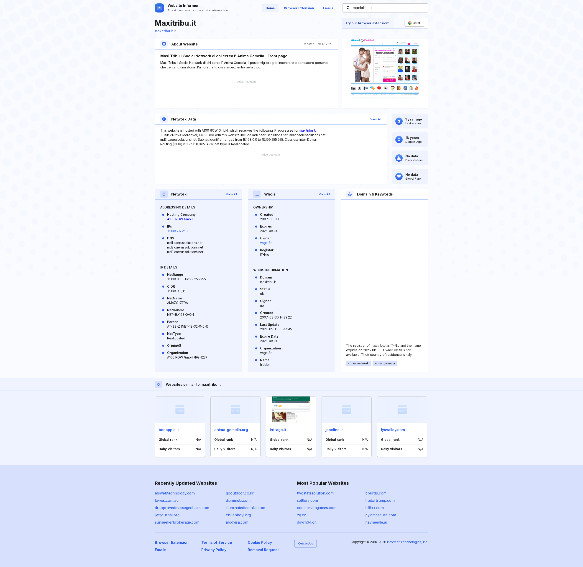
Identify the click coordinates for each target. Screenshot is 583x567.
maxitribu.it (164, 31)
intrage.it (278, 429)
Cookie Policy (260, 542)
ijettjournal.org (167, 515)
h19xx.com (374, 507)
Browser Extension (299, 8)
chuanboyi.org (238, 515)
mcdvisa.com (237, 522)
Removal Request (263, 549)
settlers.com (307, 500)
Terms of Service (216, 542)
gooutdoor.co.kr (240, 493)
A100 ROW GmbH (180, 219)
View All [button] (375, 119)
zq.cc (301, 515)
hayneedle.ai (376, 522)
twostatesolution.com (315, 493)
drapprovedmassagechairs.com (182, 507)
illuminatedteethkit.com (245, 507)
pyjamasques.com (380, 515)
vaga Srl (266, 243)
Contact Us (305, 543)
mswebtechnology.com (175, 493)
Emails (328, 8)
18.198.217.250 (177, 231)
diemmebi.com (238, 500)
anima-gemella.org (231, 429)
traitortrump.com (380, 500)
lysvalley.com (393, 429)
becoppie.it (169, 429)
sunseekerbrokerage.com (177, 522)
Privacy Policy (213, 549)
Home (270, 8)
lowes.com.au (167, 500)
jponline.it (334, 429)
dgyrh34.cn (307, 522)
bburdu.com (375, 493)
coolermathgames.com (316, 507)
